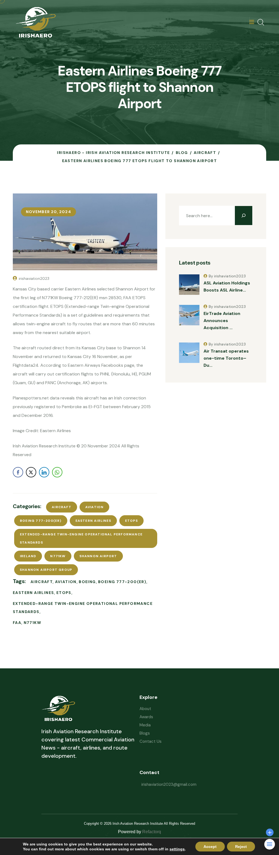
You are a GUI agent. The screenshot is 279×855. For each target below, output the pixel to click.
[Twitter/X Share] (31, 472)
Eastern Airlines (93, 521)
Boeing (87, 581)
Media (145, 725)
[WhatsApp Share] (57, 472)
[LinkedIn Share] (44, 472)
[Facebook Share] (18, 472)
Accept (210, 846)
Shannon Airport (98, 556)
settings (177, 849)
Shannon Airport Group (46, 570)
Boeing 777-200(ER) (41, 521)
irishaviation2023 (34, 278)
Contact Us (151, 741)
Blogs (145, 733)
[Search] (243, 215)
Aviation (94, 507)
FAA (17, 622)
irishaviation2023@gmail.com (168, 784)
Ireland (28, 556)
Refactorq (151, 831)
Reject (241, 846)
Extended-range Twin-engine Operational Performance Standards (81, 538)
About (145, 708)
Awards (146, 717)
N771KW (57, 556)
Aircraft (61, 507)
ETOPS (131, 521)
